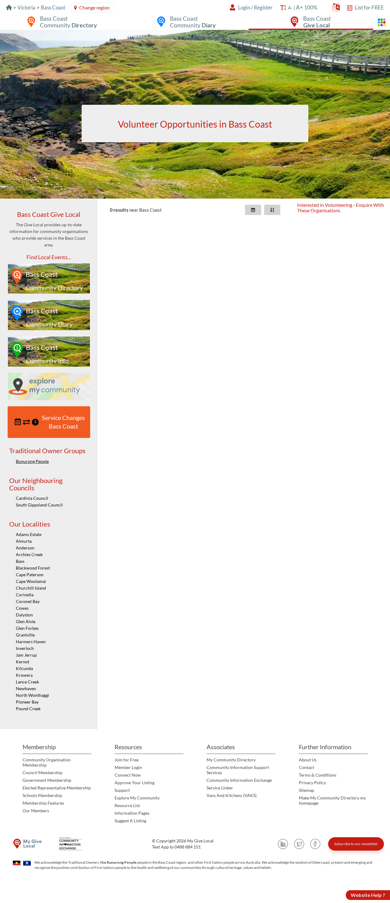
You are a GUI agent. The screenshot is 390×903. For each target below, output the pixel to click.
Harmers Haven (31, 641)
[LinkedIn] (283, 844)
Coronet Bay (28, 601)
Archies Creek (29, 554)
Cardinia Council (32, 498)
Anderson (25, 547)
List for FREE (369, 7)
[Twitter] (299, 844)
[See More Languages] (336, 8)
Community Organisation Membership (47, 762)
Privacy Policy (312, 782)
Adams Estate (28, 534)
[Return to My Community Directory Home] (9, 7)
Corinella (25, 594)
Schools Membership (42, 795)
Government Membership (47, 780)
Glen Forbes (27, 628)
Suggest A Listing (130, 820)
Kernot (22, 661)
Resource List (127, 805)
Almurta (24, 541)
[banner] (195, 114)
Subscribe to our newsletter (356, 843)
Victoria (26, 7)
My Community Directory (231, 759)
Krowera (24, 675)
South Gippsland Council (39, 504)
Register (263, 7)
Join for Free (127, 759)
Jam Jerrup (26, 655)
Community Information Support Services (238, 770)
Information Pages (132, 813)
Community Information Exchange (239, 780)
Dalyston (24, 614)
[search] (195, 123)
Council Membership (42, 772)
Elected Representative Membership (57, 787)
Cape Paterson (30, 574)
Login (244, 7)
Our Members (36, 810)
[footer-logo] (27, 844)
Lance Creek (27, 681)
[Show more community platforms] (381, 22)
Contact (306, 767)
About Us (308, 759)
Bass (20, 561)
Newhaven (26, 688)
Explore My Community (137, 797)
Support (122, 790)
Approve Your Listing (134, 782)
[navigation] (49, 464)
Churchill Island (31, 588)
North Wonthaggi (32, 695)
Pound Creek (28, 708)
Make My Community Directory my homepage (332, 800)
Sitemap (306, 790)
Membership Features (43, 803)
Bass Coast (53, 7)
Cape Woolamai (31, 581)
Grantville (25, 634)
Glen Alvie (25, 621)
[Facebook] (315, 844)
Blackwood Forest (33, 567)
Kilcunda (24, 668)
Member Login (128, 767)
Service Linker (220, 787)
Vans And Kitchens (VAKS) (232, 795)
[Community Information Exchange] (72, 844)
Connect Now (128, 775)
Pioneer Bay (27, 701)
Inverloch (25, 648)
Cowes (22, 608)
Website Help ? (368, 895)
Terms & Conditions (317, 775)
